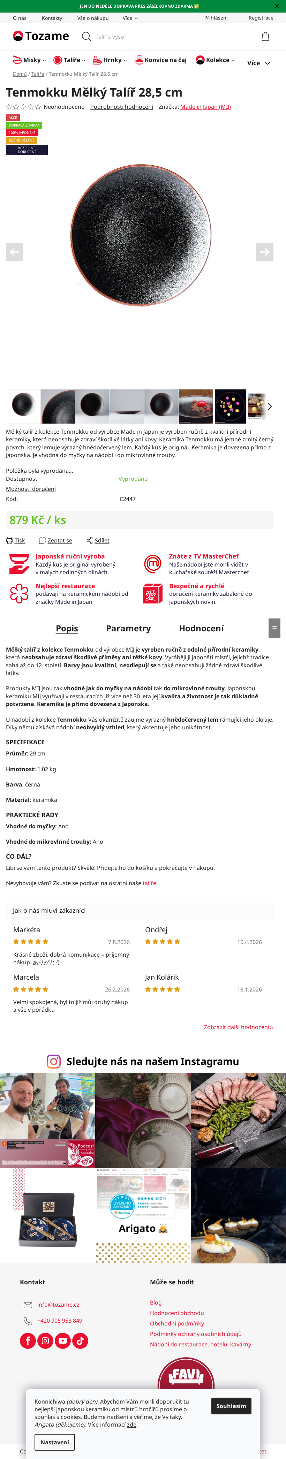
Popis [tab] (64, 628)
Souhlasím (229, 1406)
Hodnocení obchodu (175, 1309)
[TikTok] (77, 1337)
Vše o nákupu (90, 18)
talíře (146, 883)
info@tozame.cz (56, 1301)
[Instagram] (43, 1337)
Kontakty (49, 18)
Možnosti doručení (28, 489)
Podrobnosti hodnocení (119, 107)
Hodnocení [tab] (198, 628)
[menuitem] (30, 60)
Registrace (258, 17)
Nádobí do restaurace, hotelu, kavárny (198, 1341)
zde (129, 1424)
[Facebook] (25, 1337)
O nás (17, 18)
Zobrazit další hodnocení (233, 1027)
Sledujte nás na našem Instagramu (150, 1061)
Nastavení (52, 1442)
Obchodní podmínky (175, 1320)
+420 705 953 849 (57, 1317)
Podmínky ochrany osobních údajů (193, 1330)
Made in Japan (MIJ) (203, 107)
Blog (153, 1299)
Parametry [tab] (125, 628)
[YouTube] (60, 1337)
